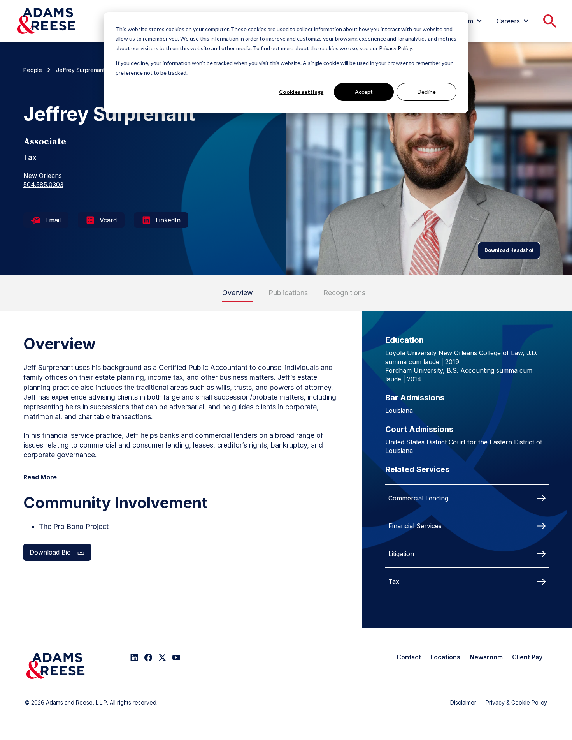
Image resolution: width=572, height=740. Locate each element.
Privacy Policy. (396, 48)
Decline (427, 91)
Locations (445, 657)
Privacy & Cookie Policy (516, 702)
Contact (409, 657)
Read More (40, 477)
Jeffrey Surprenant (80, 70)
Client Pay (527, 657)
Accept (364, 91)
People (32, 70)
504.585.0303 (43, 185)
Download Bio (50, 552)
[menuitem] (514, 21)
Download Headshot (508, 250)
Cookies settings (301, 91)
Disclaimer (463, 702)
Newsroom (486, 657)
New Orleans (42, 176)
